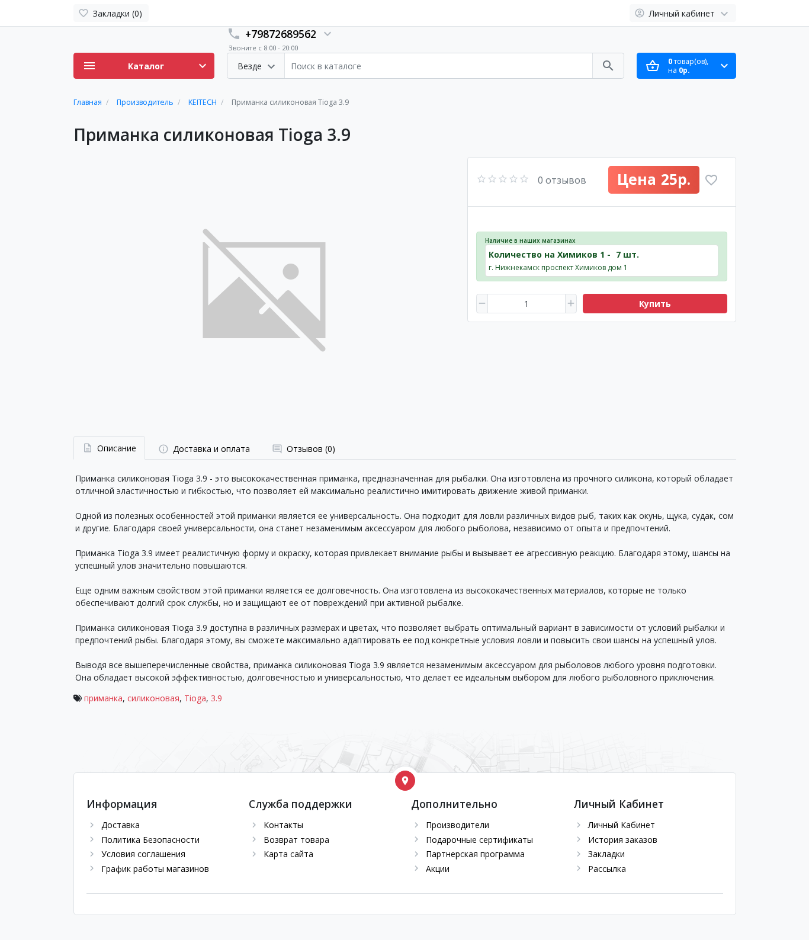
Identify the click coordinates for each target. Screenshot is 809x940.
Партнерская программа (475, 853)
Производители (457, 824)
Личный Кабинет (621, 824)
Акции (438, 868)
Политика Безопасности (150, 839)
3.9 (216, 698)
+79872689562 (280, 34)
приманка (103, 698)
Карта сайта (288, 853)
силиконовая (153, 698)
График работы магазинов (155, 868)
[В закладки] (711, 180)
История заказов (622, 839)
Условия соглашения (143, 853)
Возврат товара (296, 839)
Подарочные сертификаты (479, 839)
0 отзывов (562, 180)
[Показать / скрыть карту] (405, 781)
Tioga (195, 698)
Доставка (120, 824)
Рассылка (607, 868)
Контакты (283, 824)
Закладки (606, 853)
